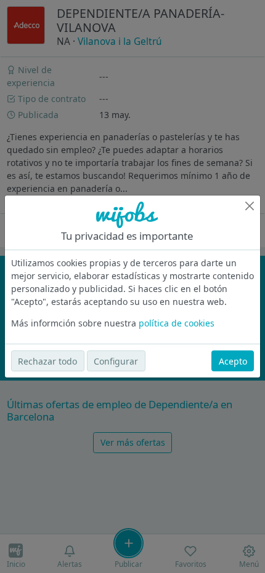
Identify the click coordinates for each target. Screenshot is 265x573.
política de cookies (176, 323)
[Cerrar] (249, 206)
